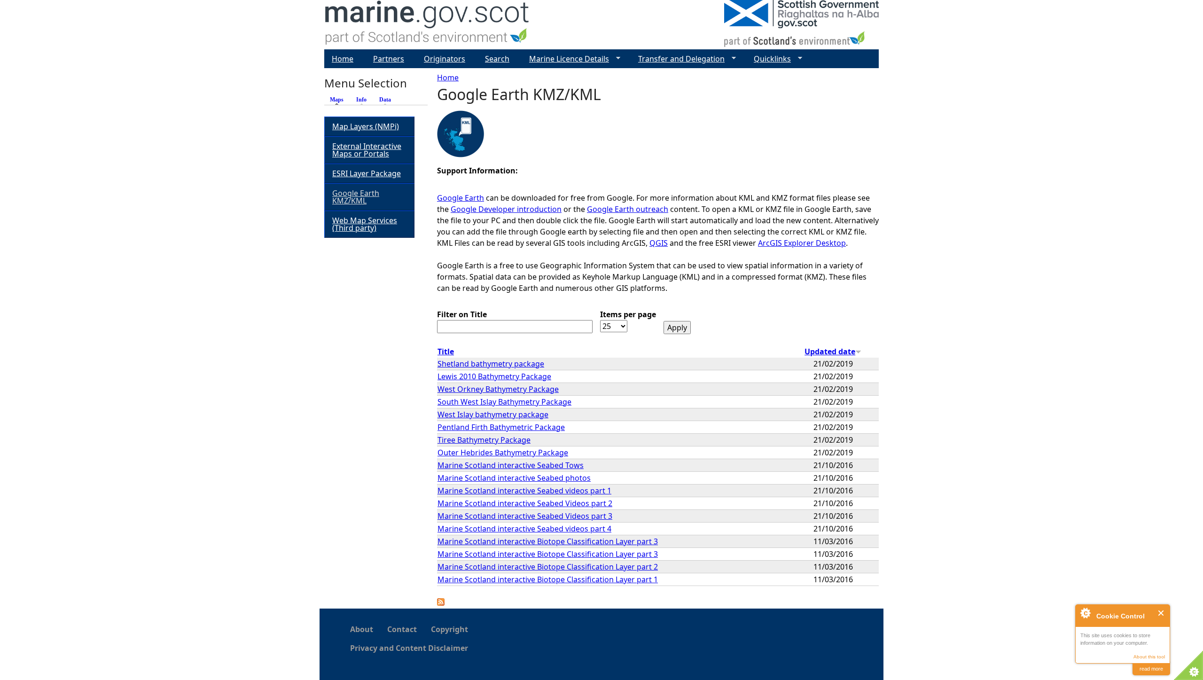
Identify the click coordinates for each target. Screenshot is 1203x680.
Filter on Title (462, 314)
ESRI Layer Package (366, 173)
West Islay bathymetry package (492, 414)
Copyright (449, 629)
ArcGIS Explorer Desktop (802, 243)
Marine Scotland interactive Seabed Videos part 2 (524, 503)
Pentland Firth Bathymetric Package (501, 427)
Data (385, 99)
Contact (402, 629)
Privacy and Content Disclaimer (409, 648)
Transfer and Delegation (678, 59)
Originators (444, 59)
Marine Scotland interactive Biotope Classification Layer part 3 (547, 541)
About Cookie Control (1085, 613)
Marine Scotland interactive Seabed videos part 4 (524, 529)
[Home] (427, 24)
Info (361, 99)
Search (497, 59)
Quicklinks (768, 59)
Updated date (830, 351)
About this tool (1149, 656)
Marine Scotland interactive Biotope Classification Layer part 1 (547, 579)
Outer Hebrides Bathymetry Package (502, 452)
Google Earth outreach (627, 209)
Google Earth (460, 198)
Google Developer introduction (506, 209)
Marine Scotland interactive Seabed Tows (510, 465)
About (361, 629)
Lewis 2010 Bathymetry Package (494, 376)
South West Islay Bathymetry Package (504, 402)
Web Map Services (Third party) (364, 224)
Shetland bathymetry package (490, 364)
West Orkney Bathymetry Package (498, 389)
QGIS (658, 243)
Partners (388, 59)
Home (448, 77)
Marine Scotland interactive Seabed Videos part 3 (524, 516)
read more (1151, 669)
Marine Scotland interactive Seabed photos (514, 478)
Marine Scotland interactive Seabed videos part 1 (524, 490)
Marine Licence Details (565, 59)
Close (1161, 613)
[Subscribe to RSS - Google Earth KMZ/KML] (441, 603)
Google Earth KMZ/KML (355, 197)
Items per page (628, 314)
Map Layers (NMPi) (365, 126)
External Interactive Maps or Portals (366, 150)
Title (445, 351)
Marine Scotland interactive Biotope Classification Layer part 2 (547, 567)
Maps (339, 99)
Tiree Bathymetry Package (484, 440)
